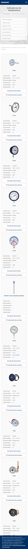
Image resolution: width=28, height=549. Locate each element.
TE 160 (14, 205)
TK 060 (14, 475)
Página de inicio (6, 13)
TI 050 (14, 385)
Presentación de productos (14, 95)
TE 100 (14, 115)
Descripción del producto (14, 90)
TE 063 (14, 70)
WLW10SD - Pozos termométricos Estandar (14, 295)
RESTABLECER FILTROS (15, 41)
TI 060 (14, 430)
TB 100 (14, 340)
